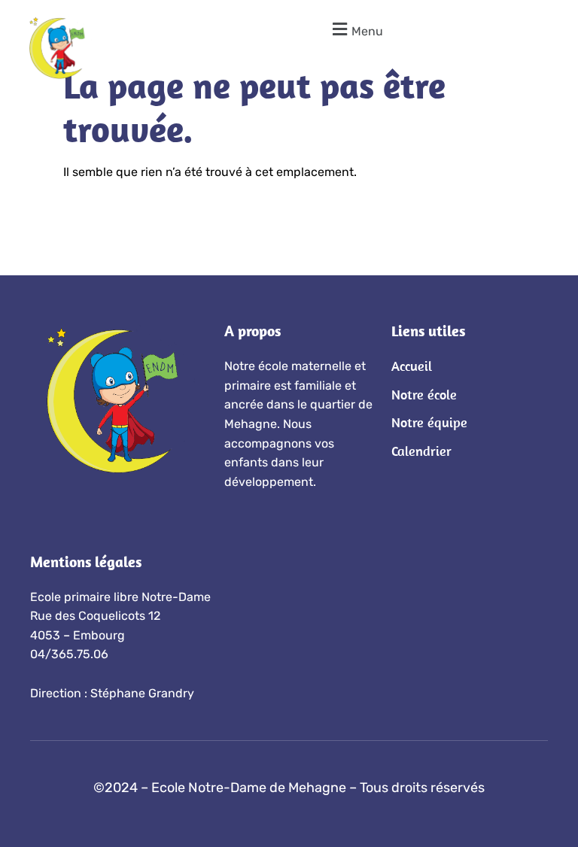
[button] (356, 29)
